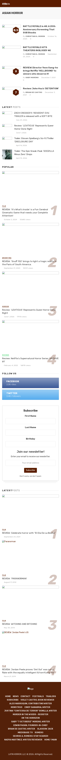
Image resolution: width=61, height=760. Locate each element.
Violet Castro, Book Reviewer (37, 700)
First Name (30, 416)
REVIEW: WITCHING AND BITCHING (19, 624)
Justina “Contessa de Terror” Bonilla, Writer (30, 711)
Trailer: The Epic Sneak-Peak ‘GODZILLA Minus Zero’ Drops (34, 153)
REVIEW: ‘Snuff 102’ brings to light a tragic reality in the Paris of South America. (29, 263)
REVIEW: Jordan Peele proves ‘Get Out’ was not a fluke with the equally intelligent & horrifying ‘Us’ (28, 671)
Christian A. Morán (35, 36)
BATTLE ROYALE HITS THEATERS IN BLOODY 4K (37, 49)
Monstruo (16, 707)
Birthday (30, 439)
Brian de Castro (34, 92)
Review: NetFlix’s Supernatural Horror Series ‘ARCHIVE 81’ (30, 360)
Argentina (6, 258)
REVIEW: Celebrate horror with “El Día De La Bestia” (28, 533)
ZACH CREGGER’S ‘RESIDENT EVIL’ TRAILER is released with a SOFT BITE (33, 114)
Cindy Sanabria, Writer (37, 707)
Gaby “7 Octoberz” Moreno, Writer (30, 721)
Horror (5, 306)
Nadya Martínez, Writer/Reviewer (23, 740)
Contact (25, 696)
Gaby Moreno (32, 77)
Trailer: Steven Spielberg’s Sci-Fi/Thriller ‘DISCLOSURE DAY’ (34, 140)
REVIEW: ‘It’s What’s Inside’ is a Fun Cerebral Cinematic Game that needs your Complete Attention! (25, 212)
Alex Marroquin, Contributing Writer (30, 703)
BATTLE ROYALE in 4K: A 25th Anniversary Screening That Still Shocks (39, 29)
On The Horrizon (30, 718)
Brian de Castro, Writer (21, 729)
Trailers (51, 696)
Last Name (30, 427)
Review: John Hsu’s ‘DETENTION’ (41, 88)
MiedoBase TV (25, 732)
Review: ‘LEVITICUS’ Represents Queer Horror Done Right (33, 127)
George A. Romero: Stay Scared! (30, 736)
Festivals (38, 696)
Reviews (5, 355)
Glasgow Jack (45, 729)
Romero (39, 732)
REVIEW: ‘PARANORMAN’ (14, 578)
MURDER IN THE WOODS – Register (30, 714)
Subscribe (13, 700)
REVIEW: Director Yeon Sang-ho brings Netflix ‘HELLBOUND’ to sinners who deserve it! (40, 70)
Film (4, 206)
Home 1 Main (50, 740)
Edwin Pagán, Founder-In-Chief (30, 725)
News (16, 696)
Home (8, 696)
